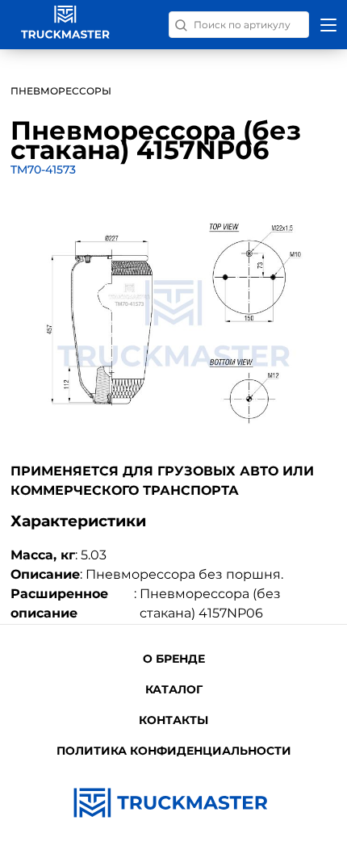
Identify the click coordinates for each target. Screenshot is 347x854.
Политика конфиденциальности (173, 750)
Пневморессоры (60, 91)
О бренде (174, 658)
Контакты (173, 720)
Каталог (174, 689)
